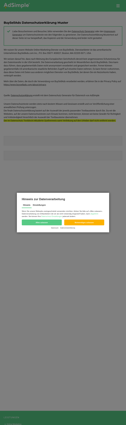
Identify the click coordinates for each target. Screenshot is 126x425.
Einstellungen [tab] (39, 205)
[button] (42, 222)
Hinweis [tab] (26, 205)
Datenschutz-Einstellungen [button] (51, 216)
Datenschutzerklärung (67, 228)
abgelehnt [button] (94, 214)
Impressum (54, 228)
